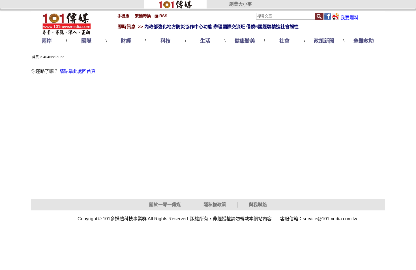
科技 (165, 41)
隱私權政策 (214, 204)
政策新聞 (324, 41)
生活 (205, 41)
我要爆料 (349, 17)
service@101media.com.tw (330, 218)
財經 (126, 41)
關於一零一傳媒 (165, 204)
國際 (86, 41)
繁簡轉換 (143, 16)
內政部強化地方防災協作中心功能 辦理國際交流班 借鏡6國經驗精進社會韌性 (221, 26)
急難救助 (363, 41)
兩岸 (47, 41)
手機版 (123, 16)
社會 (284, 41)
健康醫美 (245, 41)
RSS (163, 16)
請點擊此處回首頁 (77, 71)
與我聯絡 (258, 204)
